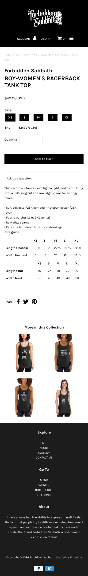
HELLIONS (44, 495)
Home (8, 55)
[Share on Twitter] (26, 302)
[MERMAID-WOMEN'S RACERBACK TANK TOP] (64, 415)
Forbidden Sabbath (42, 557)
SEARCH (44, 443)
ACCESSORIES (44, 490)
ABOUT (44, 448)
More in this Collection (44, 327)
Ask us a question (19, 178)
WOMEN (44, 485)
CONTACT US (44, 457)
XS (10, 117)
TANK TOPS (23, 55)
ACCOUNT (24, 39)
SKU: (7, 127)
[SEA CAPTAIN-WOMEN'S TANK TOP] (24, 415)
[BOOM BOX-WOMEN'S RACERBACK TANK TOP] (64, 371)
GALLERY (44, 452)
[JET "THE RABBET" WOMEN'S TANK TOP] (24, 371)
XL (66, 117)
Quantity (10, 139)
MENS (44, 480)
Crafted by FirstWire (69, 557)
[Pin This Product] (34, 302)
